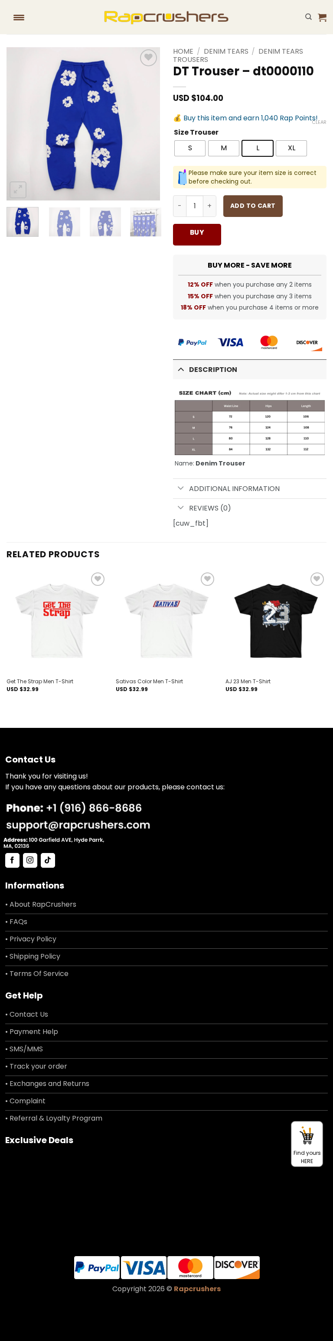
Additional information (234, 489)
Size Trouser (196, 132)
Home (183, 51)
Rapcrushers (197, 1289)
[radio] (190, 148)
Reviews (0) (210, 508)
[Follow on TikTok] (48, 860)
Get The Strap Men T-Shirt (40, 681)
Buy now (197, 237)
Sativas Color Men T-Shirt (149, 681)
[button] (322, 17)
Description (213, 370)
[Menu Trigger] (18, 17)
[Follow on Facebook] (12, 860)
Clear (319, 122)
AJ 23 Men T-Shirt (248, 681)
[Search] (308, 17)
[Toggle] (181, 368)
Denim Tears (226, 51)
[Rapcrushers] (167, 17)
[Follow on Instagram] (30, 860)
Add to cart (253, 205)
